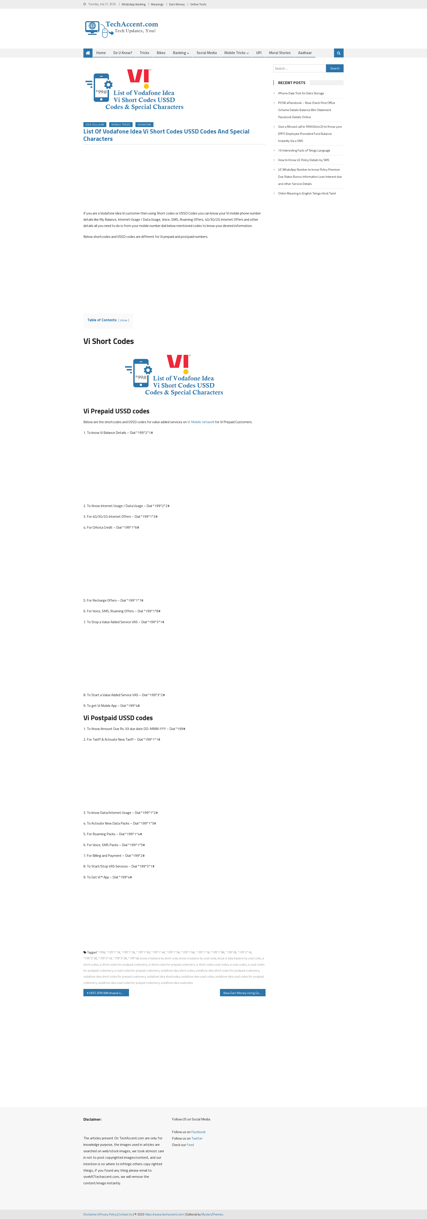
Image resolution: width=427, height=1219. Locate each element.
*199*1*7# (202, 952)
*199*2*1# (244, 952)
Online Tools (198, 4)
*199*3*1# (105, 958)
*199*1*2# (128, 952)
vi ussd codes (238, 964)
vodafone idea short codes (177, 970)
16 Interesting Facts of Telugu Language (304, 150)
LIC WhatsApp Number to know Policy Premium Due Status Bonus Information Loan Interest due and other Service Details (310, 176)
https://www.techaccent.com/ (164, 1214)
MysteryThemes (212, 1214)
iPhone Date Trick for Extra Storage (301, 93)
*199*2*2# (90, 958)
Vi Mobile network (200, 422)
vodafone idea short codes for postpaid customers (227, 970)
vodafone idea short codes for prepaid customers (114, 976)
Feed (190, 1144)
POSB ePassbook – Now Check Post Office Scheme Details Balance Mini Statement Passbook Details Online (306, 109)
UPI (259, 52)
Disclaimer (90, 1214)
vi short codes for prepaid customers (172, 964)
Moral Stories (280, 52)
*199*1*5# (173, 952)
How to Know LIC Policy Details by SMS (303, 160)
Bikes (161, 52)
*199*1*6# (188, 952)
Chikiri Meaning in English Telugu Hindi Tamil (307, 193)
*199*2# (231, 952)
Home (101, 52)
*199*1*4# (158, 952)
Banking (179, 52)
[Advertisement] (174, 179)
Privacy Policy (108, 1214)
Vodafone (144, 124)
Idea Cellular (95, 124)
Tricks (144, 52)
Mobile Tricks (235, 52)
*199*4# (133, 958)
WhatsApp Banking (133, 4)
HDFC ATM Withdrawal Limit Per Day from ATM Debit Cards (109, 993)
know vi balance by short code (159, 958)
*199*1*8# (217, 952)
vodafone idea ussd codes (197, 976)
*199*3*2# (120, 958)
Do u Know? (122, 52)
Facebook (198, 1131)
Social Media (207, 52)
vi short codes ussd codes (212, 964)
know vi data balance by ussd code (239, 958)
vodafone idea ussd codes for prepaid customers (128, 982)
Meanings (157, 4)
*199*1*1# (113, 952)
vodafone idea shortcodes (163, 976)
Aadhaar (305, 52)
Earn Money (177, 4)
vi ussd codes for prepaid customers (136, 970)
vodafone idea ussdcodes (177, 982)
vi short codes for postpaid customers (123, 964)
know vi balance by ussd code (197, 958)
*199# (101, 952)
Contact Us (126, 1214)
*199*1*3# (143, 952)
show (123, 320)
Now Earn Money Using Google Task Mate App (245, 993)
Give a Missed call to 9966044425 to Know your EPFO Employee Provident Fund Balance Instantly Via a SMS (310, 133)
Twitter (197, 1138)
